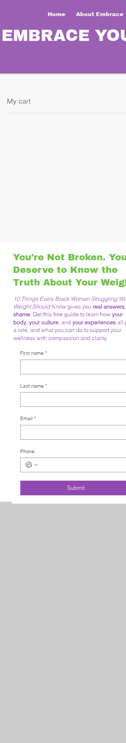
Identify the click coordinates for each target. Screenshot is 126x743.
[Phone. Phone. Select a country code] (32, 465)
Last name (33, 386)
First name (33, 353)
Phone (27, 451)
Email (28, 418)
